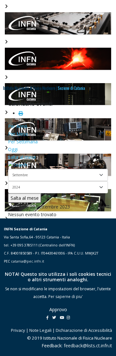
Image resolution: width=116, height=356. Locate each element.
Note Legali (40, 330)
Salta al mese (22, 157)
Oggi (13, 149)
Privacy (18, 330)
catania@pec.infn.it (27, 261)
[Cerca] (58, 165)
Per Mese (18, 134)
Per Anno (17, 126)
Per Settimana (23, 142)
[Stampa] (20, 113)
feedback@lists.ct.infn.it (88, 345)
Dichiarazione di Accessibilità (84, 330)
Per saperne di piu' (65, 296)
